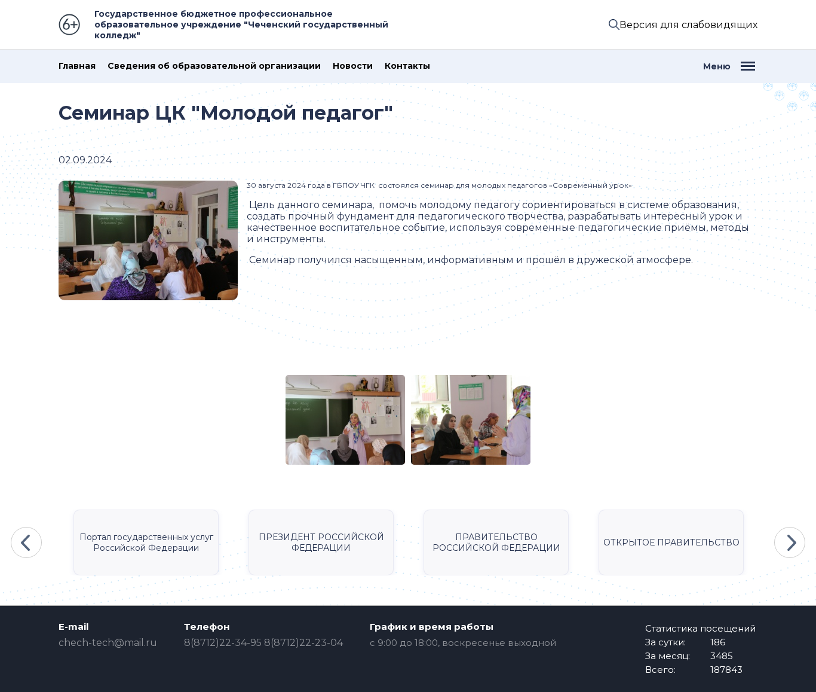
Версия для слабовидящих (688, 25)
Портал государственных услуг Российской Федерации (146, 542)
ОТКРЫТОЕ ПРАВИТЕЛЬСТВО (671, 542)
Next (789, 542)
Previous (26, 542)
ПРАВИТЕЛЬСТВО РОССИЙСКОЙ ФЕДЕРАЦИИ (496, 542)
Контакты (407, 66)
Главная (77, 66)
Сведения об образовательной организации (214, 66)
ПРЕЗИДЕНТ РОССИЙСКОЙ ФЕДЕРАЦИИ (321, 542)
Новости (353, 66)
